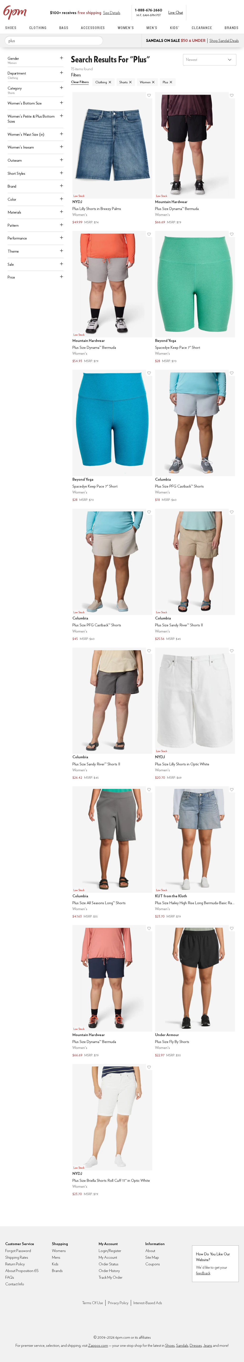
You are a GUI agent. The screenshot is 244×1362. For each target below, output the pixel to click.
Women (145, 82)
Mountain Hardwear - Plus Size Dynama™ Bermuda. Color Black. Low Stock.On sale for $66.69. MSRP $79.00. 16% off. (195, 158)
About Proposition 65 (22, 1270)
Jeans (207, 1345)
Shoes (11, 27)
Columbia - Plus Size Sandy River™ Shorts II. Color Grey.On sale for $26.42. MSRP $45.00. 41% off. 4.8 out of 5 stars (112, 714)
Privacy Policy (118, 1303)
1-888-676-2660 (148, 9)
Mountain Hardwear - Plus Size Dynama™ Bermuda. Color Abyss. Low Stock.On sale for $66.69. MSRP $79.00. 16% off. (112, 991)
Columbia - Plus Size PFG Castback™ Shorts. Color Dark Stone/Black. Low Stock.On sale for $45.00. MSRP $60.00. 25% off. (112, 575)
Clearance (202, 27)
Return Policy (15, 1264)
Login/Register (110, 1250)
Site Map (152, 1257)
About (150, 1250)
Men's (152, 27)
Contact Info (14, 1284)
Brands (232, 27)
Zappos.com (98, 1345)
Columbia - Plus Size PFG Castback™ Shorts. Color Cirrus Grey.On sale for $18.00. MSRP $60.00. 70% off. (195, 436)
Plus (165, 82)
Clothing (38, 27)
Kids (55, 1264)
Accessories (93, 27)
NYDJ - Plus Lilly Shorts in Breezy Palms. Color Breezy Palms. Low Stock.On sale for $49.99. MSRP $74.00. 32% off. (112, 158)
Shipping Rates (16, 1257)
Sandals (182, 1345)
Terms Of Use (92, 1303)
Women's (126, 27)
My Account (206, 12)
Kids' (174, 27)
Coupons (152, 1264)
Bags (64, 27)
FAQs (9, 1277)
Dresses (196, 1345)
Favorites (226, 12)
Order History (109, 1270)
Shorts (123, 82)
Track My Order (110, 1277)
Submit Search (97, 40)
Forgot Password (18, 1250)
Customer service (216, 12)
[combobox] (54, 40)
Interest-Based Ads (147, 1303)
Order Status (108, 1264)
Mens (56, 1257)
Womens (59, 1250)
